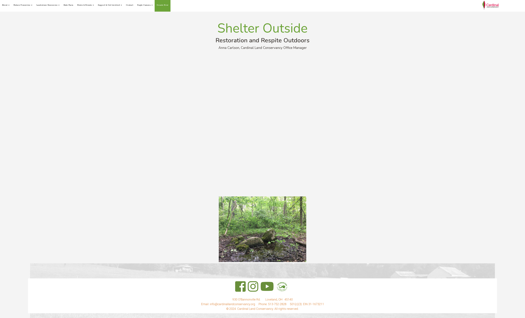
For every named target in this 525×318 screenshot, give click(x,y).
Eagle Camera (144, 5)
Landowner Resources (47, 5)
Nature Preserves (22, 5)
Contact (129, 5)
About (5, 5)
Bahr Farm (68, 5)
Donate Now (162, 5)
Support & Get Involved (109, 5)
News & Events (84, 5)
